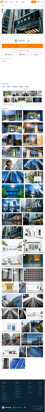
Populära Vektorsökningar (18, 391)
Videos (17, 1)
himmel (26, 86)
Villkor (34, 407)
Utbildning (4, 392)
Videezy (3, 388)
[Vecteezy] (2, 2)
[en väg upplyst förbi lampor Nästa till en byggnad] (37, 325)
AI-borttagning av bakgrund (5, 398)
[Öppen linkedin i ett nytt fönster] (17, 406)
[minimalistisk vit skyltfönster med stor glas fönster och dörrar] (33, 246)
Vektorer (6, 1)
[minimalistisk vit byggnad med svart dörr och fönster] (33, 232)
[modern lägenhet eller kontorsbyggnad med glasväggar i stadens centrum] (12, 300)
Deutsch (39, 390)
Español (39, 386)
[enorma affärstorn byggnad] (22, 287)
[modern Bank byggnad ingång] (32, 205)
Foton (11, 1)
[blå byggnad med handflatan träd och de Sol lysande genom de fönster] (13, 190)
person (8, 86)
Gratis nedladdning (23, 46)
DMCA (16, 386)
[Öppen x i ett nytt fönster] (23, 406)
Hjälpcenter (30, 385)
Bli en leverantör (30, 392)
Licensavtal (17, 385)
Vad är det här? (10, 58)
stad (4, 86)
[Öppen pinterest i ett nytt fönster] (19, 406)
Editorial (22, 1)
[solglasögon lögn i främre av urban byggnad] (11, 339)
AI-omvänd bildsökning (4, 396)
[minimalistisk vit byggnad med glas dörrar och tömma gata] (10, 351)
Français (39, 392)
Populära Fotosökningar (18, 393)
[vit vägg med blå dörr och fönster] (11, 325)
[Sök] (39, 5)
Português (40, 388)
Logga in (39, 1)
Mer (39, 393)
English (39, 385)
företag (21, 86)
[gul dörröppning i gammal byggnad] (10, 287)
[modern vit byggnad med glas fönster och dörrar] (12, 260)
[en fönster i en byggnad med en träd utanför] (33, 260)
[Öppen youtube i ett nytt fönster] (24, 406)
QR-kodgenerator (5, 400)
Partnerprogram (18, 388)
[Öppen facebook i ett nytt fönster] (13, 406)
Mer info (4, 60)
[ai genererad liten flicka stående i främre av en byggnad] (12, 164)
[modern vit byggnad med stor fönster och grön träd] (12, 246)
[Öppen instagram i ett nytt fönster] (15, 406)
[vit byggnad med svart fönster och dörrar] (35, 287)
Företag (3, 390)
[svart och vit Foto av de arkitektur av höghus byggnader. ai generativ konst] (10, 313)
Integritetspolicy (39, 407)
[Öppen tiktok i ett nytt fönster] (21, 406)
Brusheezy (4, 385)
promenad (15, 86)
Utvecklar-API (4, 393)
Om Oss (29, 389)
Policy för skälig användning (36, 408)
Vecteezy (3, 386)
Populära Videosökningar (18, 396)
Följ (28, 41)
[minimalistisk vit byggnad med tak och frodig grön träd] (35, 313)
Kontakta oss (29, 387)
